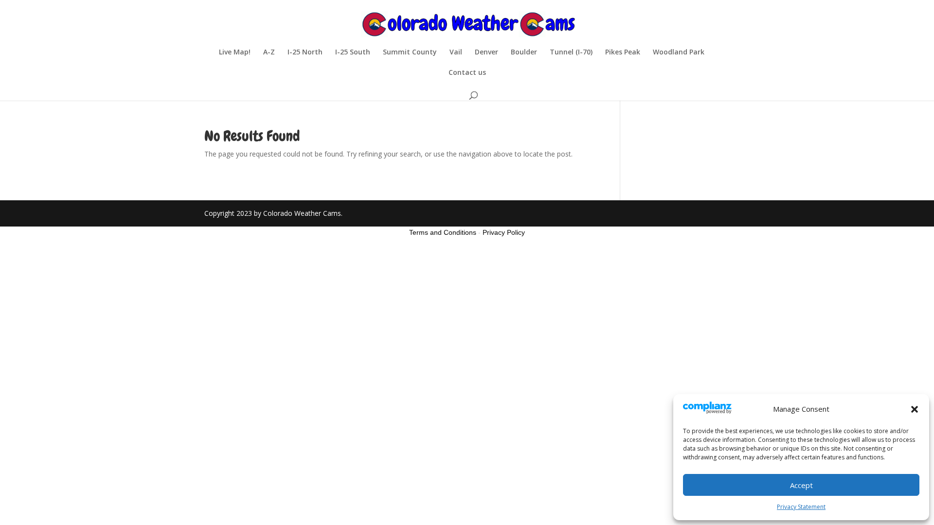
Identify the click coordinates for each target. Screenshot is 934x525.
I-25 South (352, 52)
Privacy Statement (801, 507)
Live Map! (235, 52)
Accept (801, 485)
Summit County (410, 52)
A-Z (269, 52)
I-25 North (305, 52)
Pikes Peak (622, 52)
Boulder (524, 52)
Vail (455, 52)
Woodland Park (678, 52)
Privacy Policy (504, 232)
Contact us (467, 73)
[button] (914, 409)
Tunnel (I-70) (571, 52)
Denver (486, 52)
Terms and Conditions (442, 232)
